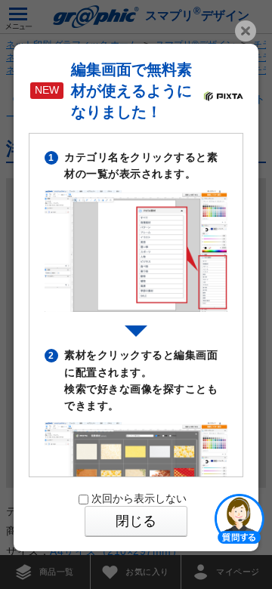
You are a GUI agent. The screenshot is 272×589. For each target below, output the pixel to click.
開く (239, 518)
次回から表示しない (139, 498)
